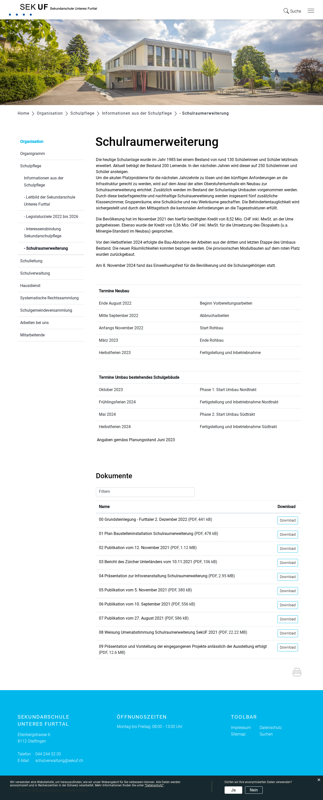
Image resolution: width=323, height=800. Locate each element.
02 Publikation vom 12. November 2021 (134, 547)
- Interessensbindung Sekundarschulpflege (42, 232)
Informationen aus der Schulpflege (43, 181)
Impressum (241, 727)
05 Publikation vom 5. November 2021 (133, 590)
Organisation (31, 141)
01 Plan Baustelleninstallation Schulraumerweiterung (146, 533)
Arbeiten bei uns (34, 322)
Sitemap (238, 734)
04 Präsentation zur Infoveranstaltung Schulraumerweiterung (153, 575)
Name (104, 506)
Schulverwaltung (35, 273)
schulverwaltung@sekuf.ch (59, 760)
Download (286, 506)
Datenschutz (271, 727)
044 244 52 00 (48, 754)
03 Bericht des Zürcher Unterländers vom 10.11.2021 (145, 561)
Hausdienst (30, 285)
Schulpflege (30, 166)
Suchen (266, 734)
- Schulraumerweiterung (54, 248)
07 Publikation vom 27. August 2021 (131, 618)
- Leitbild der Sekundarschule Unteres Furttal (49, 201)
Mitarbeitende (32, 335)
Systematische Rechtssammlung (49, 298)
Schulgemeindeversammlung (46, 310)
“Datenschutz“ (154, 785)
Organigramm (32, 153)
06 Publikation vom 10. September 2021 (134, 604)
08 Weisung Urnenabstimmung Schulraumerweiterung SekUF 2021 (158, 632)
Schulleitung (31, 261)
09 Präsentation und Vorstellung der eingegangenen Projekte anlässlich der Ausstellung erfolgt (183, 646)
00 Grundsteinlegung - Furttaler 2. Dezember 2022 (143, 519)
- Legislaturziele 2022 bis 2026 (51, 216)
